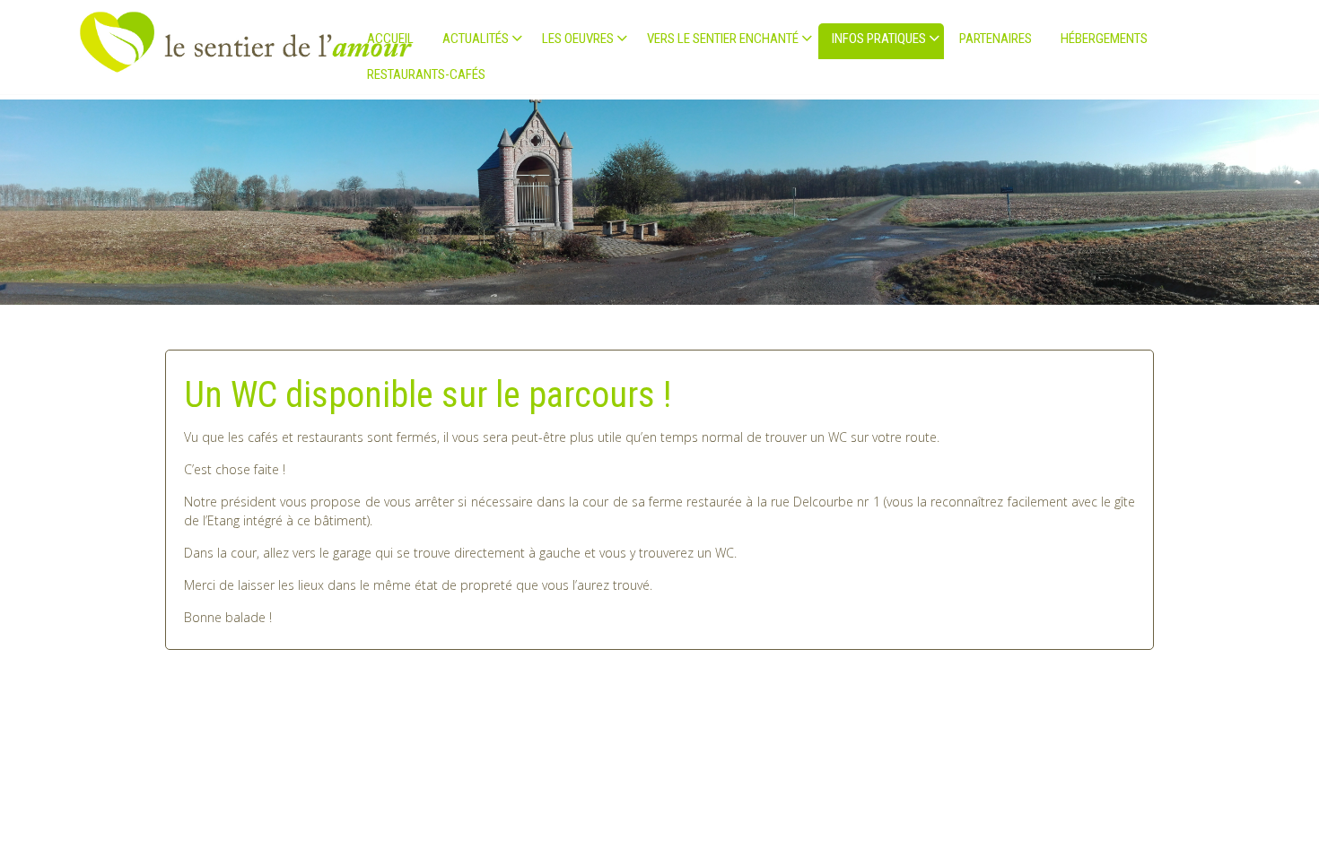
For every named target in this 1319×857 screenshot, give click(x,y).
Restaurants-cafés (426, 74)
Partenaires (995, 38)
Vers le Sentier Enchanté (723, 38)
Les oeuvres (578, 38)
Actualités (475, 38)
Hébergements (1104, 38)
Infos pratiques (879, 38)
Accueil (390, 38)
